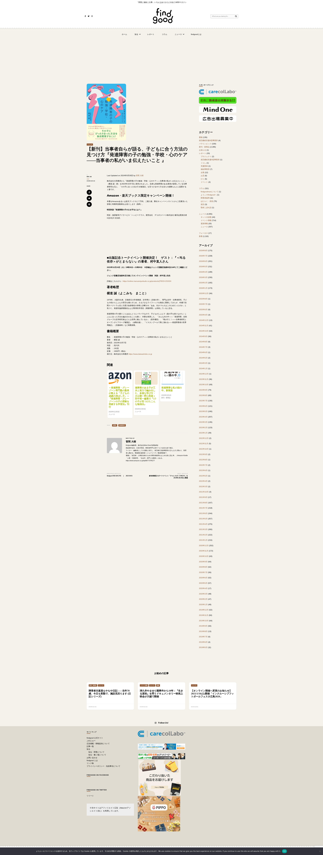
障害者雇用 (205, 198)
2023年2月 (203, 427)
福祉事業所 (205, 169)
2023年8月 (203, 395)
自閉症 (114, 425)
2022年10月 (204, 449)
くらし (203, 163)
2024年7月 (203, 347)
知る (136, 34)
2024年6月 (203, 352)
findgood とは (92, 760)
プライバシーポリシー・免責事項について (103, 766)
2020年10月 (204, 556)
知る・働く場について (97, 755)
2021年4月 (203, 524)
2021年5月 (203, 519)
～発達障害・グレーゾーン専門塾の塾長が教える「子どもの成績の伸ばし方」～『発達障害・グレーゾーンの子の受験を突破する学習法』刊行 (119, 397)
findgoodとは (196, 34)
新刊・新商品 (204, 147)
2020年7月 (203, 572)
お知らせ (202, 150)
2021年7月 (203, 508)
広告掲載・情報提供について (98, 744)
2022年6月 (203, 470)
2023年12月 (204, 374)
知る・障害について (96, 752)
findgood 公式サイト (95, 738)
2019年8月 (203, 631)
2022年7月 (203, 465)
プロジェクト (206, 156)
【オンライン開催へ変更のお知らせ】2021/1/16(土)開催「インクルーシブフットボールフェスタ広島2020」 (212, 693)
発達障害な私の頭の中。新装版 (171, 389)
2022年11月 (203, 444)
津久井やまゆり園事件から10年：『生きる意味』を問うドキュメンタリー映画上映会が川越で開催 (161, 693)
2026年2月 (203, 283)
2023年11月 (203, 379)
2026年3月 (203, 277)
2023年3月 (203, 422)
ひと (202, 179)
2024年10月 (204, 331)
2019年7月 (203, 637)
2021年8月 (203, 503)
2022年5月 (203, 476)
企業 (202, 172)
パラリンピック (205, 144)
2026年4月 (203, 272)
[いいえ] (320, 851)
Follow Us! (163, 723)
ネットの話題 (206, 217)
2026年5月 (203, 267)
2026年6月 (203, 261)
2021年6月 (203, 513)
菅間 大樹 (89, 176)
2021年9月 (203, 497)
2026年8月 (203, 250)
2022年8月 (203, 460)
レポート (150, 34)
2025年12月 (204, 293)
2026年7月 (203, 256)
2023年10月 (204, 385)
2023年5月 (203, 411)
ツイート (90, 796)
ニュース (178, 34)
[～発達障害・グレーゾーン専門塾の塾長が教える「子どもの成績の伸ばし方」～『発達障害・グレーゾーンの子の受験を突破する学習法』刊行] (120, 378)
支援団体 (204, 166)
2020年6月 (203, 578)
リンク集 (90, 763)
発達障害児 (122, 425)
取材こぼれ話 (206, 208)
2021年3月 (203, 529)
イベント (204, 182)
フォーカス (203, 233)
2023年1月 (203, 433)
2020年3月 (203, 594)
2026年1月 (203, 288)
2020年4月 (203, 588)
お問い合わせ (92, 758)
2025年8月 (203, 299)
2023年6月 (203, 406)
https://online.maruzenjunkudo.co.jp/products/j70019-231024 (147, 281)
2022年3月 (203, 486)
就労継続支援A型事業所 (208, 140)
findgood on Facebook (98, 775)
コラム (164, 34)
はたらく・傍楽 (207, 201)
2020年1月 (203, 604)
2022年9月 (203, 454)
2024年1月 (203, 368)
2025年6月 (203, 309)
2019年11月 (203, 615)
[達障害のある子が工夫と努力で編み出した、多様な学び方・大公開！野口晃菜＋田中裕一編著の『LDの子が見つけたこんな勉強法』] (146, 378)
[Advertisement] (161, 57)
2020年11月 (203, 551)
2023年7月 (203, 401)
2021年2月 (203, 535)
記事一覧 (90, 746)
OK (284, 851)
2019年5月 (203, 647)
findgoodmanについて (209, 192)
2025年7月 (203, 304)
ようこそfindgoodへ (209, 195)
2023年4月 (203, 417)
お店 (202, 176)
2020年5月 (203, 583)
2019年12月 (204, 610)
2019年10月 (204, 621)
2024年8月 (203, 342)
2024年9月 (203, 336)
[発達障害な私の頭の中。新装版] (172, 378)
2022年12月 (204, 438)
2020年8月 (203, 567)
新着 (201, 236)
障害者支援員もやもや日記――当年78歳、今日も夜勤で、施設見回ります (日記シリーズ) (110, 693)
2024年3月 (203, 363)
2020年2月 (203, 599)
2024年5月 (203, 358)
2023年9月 (203, 390)
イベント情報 (206, 220)
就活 (202, 204)
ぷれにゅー (91, 741)
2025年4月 (203, 315)
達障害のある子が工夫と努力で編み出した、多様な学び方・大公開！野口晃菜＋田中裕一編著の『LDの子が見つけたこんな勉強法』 (145, 396)
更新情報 (204, 224)
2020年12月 (204, 545)
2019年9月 (203, 626)
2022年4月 (203, 481)
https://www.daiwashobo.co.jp (140, 354)
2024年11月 (203, 326)
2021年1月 (203, 540)
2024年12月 (204, 320)
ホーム (124, 34)
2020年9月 (203, 562)
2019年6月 (203, 642)
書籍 (201, 137)
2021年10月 (204, 492)
